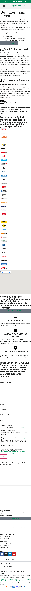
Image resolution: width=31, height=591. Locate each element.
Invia (3, 456)
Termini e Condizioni (25, 579)
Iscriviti (4, 506)
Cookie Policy (13, 579)
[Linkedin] (10, 554)
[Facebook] (2, 554)
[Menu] (4, 6)
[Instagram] (6, 554)
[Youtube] (14, 554)
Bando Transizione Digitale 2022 (11, 581)
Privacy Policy (20, 427)
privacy (26, 438)
